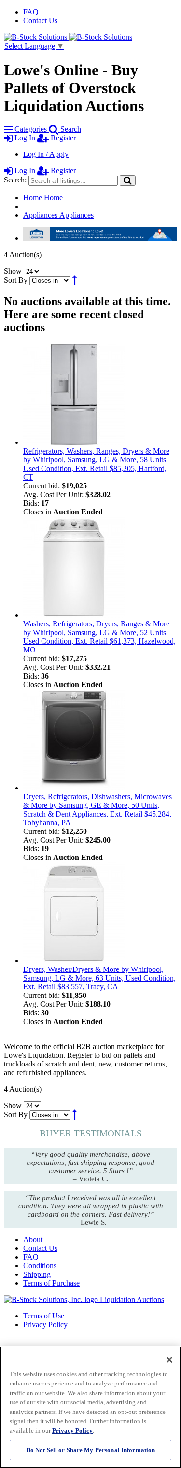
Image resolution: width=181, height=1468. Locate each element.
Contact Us (40, 20)
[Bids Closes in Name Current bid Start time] (50, 280)
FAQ (31, 12)
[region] (90, 1407)
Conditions (39, 1265)
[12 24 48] (32, 271)
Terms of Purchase (51, 1283)
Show (13, 271)
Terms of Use (43, 1316)
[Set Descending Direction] (74, 280)
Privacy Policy (45, 1324)
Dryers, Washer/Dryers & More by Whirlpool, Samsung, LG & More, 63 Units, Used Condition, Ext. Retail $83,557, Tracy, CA (99, 978)
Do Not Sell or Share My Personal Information (90, 1450)
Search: (15, 180)
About (32, 1239)
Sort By (16, 280)
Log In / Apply (46, 154)
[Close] (169, 1360)
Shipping (37, 1274)
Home (43, 198)
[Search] (128, 180)
